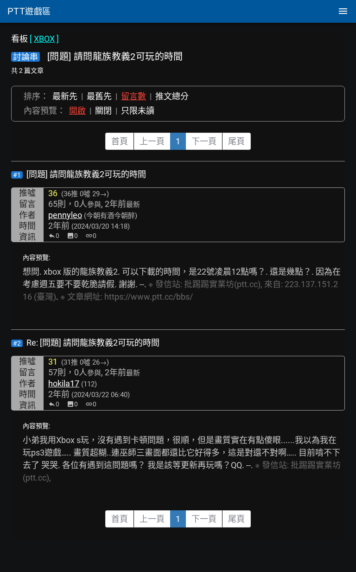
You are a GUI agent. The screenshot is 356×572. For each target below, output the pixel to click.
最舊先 (99, 96)
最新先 (64, 96)
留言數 (133, 96)
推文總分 (172, 96)
